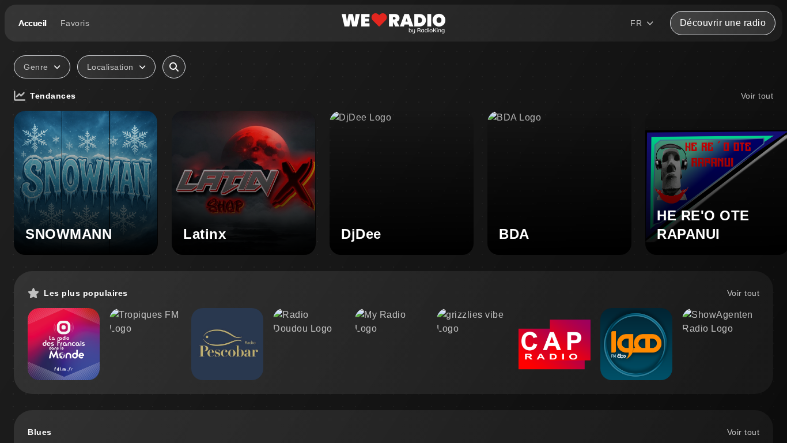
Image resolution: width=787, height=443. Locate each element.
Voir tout (757, 95)
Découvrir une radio (723, 23)
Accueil (32, 23)
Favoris (75, 23)
